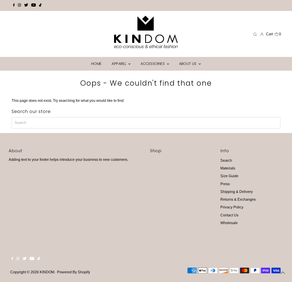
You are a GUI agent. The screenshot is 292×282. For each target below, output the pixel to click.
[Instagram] (19, 5)
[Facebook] (14, 5)
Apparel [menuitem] (119, 63)
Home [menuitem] (96, 63)
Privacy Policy (231, 207)
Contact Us (229, 215)
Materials (227, 168)
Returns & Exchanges (238, 199)
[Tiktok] (40, 5)
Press (225, 184)
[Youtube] (33, 5)
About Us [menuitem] (188, 63)
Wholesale (229, 223)
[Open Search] (255, 34)
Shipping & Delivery (236, 192)
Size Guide (229, 176)
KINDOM (47, 272)
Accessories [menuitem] (153, 63)
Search (226, 160)
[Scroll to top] (282, 272)
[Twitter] (26, 5)
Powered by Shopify (73, 272)
